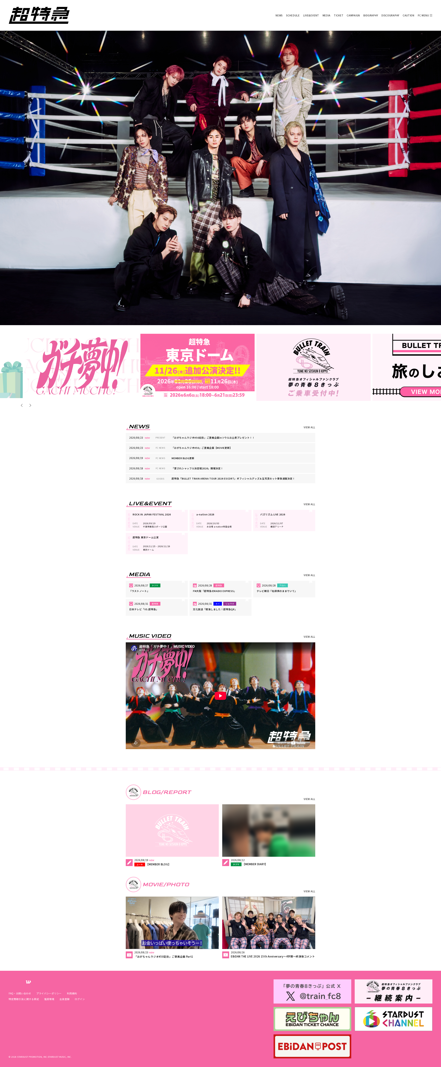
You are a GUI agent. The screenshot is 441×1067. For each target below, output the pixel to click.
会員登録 (64, 999)
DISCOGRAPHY (390, 15)
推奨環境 (49, 999)
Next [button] (29, 405)
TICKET (338, 15)
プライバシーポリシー (49, 993)
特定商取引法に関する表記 (24, 999)
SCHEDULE (293, 15)
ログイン (80, 999)
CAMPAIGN (353, 15)
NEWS (279, 15)
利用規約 (72, 993)
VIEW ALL (309, 427)
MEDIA (326, 15)
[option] (81, 366)
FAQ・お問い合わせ (20, 993)
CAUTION (408, 15)
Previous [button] (22, 405)
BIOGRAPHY (370, 15)
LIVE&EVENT (311, 15)
